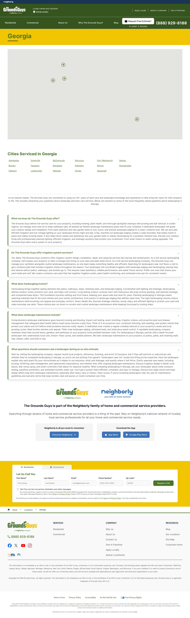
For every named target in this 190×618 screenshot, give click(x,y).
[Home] (9, 510)
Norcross (79, 160)
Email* (74, 478)
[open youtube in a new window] (23, 547)
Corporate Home (174, 544)
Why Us (109, 529)
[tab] (27, 467)
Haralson (35, 165)
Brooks (12, 165)
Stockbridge (125, 165)
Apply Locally (140, 10)
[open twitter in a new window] (16, 547)
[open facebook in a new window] (10, 547)
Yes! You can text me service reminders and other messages (45, 489)
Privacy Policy (65, 494)
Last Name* (49, 478)
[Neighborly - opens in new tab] (19, 555)
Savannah (102, 171)
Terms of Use (59, 597)
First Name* (21, 478)
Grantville (35, 160)
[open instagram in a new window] (30, 547)
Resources (172, 523)
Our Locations (173, 534)
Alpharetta (14, 160)
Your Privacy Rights (133, 597)
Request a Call (163, 483)
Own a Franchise (178, 10)
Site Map (170, 539)
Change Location (41, 12)
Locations (28, 510)
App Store (112, 435)
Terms (54, 494)
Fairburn (13, 171)
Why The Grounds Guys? (90, 22)
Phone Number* (105, 478)
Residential (10, 22)
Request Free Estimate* (139, 21)
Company (111, 523)
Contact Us (111, 539)
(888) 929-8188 (171, 23)
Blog (116, 22)
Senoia (122, 160)
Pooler (78, 171)
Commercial (33, 22)
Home (14, 510)
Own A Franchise (114, 544)
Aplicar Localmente (158, 10)
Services (58, 523)
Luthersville (36, 171)
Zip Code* (130, 478)
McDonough (59, 160)
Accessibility (90, 597)
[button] (63, 65)
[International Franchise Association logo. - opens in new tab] (12, 555)
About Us (62, 22)
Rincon (100, 165)
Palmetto (79, 165)
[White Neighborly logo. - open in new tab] (8, 2)
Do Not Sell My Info (108, 597)
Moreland (57, 165)
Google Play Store (138, 435)
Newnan (57, 171)
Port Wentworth (105, 160)
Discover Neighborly (64, 435)
